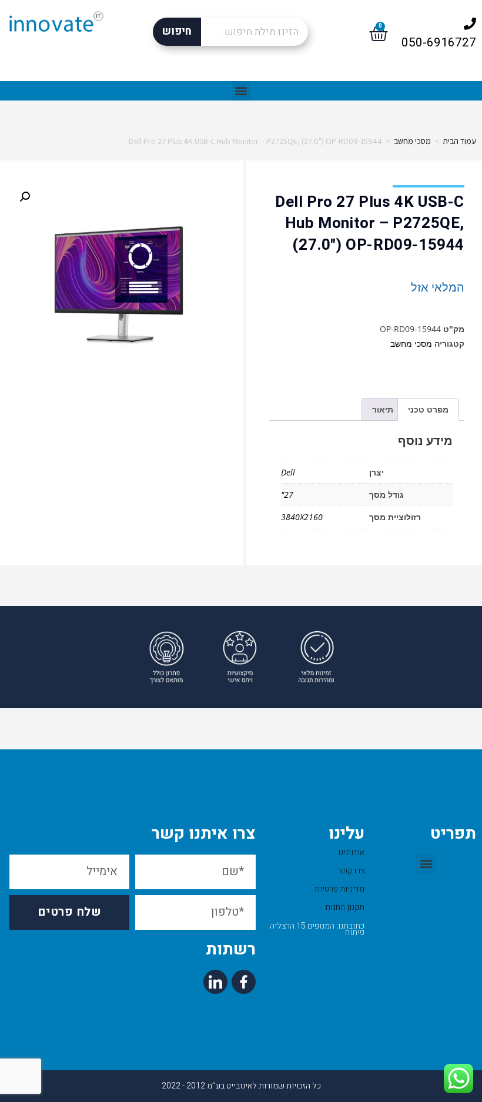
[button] (241, 91)
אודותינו (351, 852)
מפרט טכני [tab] (428, 409)
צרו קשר (350, 871)
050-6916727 (438, 43)
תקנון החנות (344, 907)
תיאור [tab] (382, 409)
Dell (288, 472)
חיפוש (177, 31)
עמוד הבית (459, 141)
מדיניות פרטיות (339, 889)
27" (287, 494)
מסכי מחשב (412, 141)
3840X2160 (302, 516)
